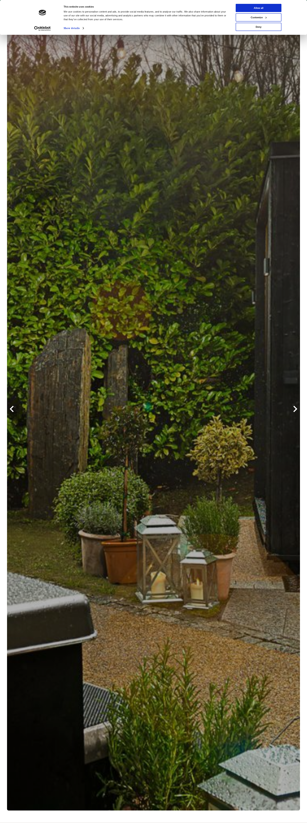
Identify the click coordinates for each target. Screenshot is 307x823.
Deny (258, 26)
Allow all (258, 8)
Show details (72, 28)
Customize (257, 17)
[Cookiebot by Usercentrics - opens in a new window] (42, 28)
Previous (11, 411)
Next (295, 411)
